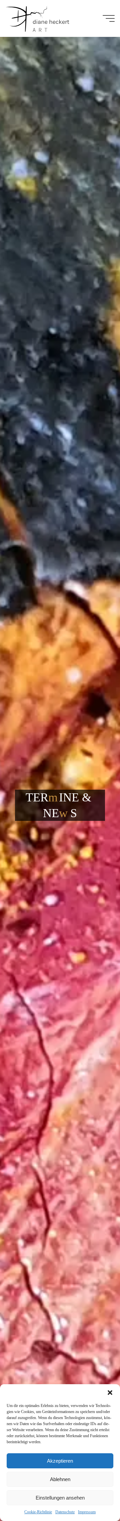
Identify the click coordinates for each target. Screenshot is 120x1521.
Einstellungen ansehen (60, 1498)
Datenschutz (65, 1512)
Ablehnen (60, 1479)
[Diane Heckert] (37, 18)
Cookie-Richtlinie (38, 1512)
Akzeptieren (60, 1461)
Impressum (87, 1512)
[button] (110, 1392)
